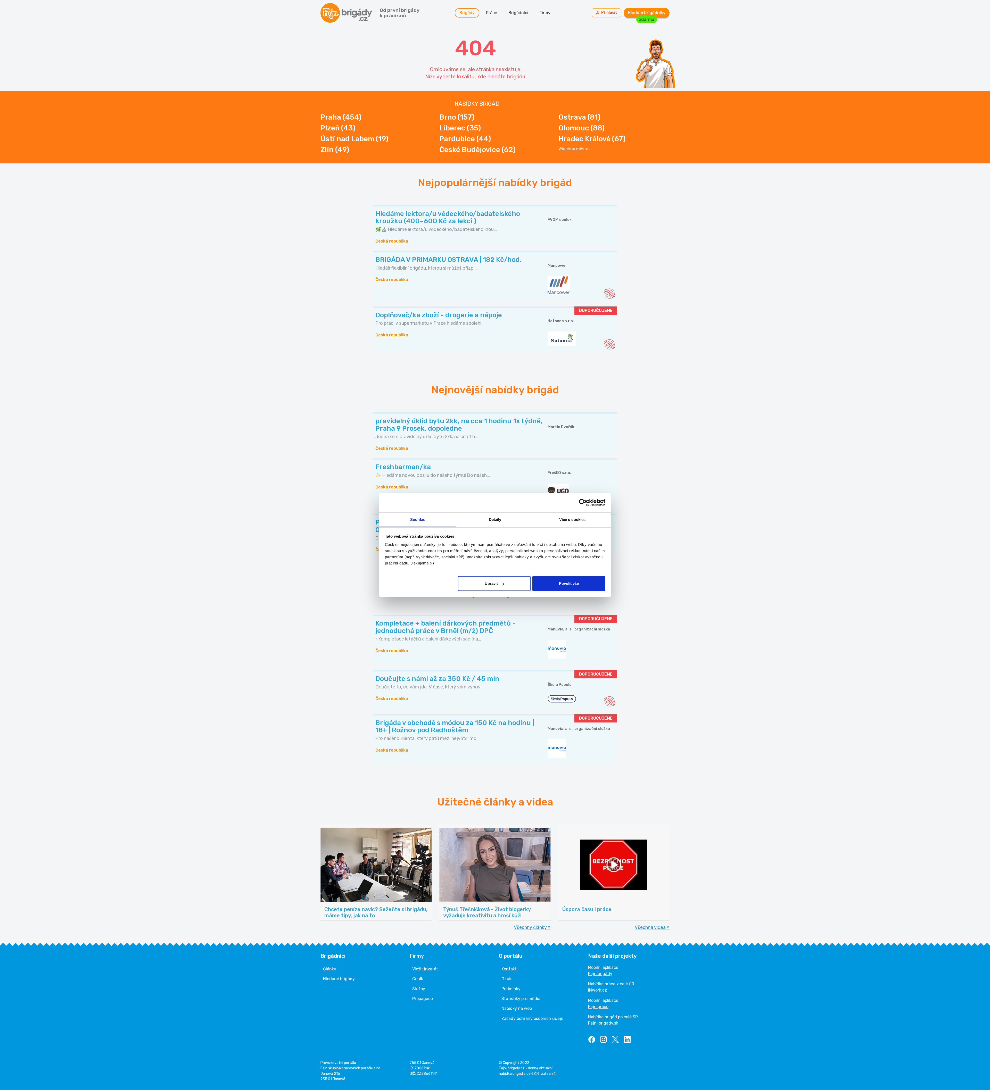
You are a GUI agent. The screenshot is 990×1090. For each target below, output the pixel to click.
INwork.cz (597, 990)
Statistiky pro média (520, 998)
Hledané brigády (339, 978)
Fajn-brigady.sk (603, 1023)
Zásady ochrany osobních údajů (532, 1018)
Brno (456, 117)
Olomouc (581, 128)
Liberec (460, 128)
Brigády (467, 12)
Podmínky (511, 988)
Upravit (491, 583)
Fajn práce (598, 1006)
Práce (491, 12)
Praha (340, 117)
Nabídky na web (516, 1008)
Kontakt (509, 969)
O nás (506, 978)
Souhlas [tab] (417, 519)
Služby (418, 988)
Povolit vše (569, 583)
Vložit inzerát (425, 969)
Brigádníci (518, 12)
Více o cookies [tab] (572, 519)
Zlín (334, 149)
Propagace (422, 998)
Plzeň (337, 128)
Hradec (591, 139)
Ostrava (579, 117)
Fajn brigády (600, 973)
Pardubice (465, 139)
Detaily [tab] (495, 519)
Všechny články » (532, 927)
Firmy (545, 12)
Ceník (417, 978)
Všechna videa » (652, 927)
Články (329, 969)
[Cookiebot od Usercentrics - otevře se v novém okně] (582, 502)
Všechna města (573, 149)
